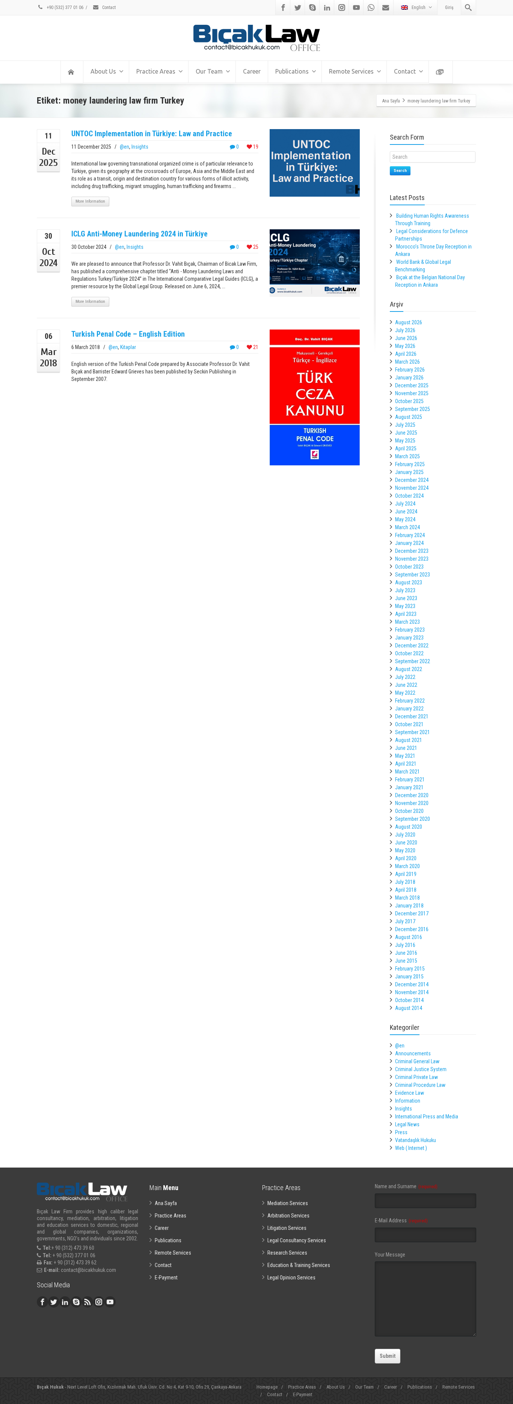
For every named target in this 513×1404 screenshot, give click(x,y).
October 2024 (409, 496)
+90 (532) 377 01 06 (64, 7)
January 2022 (409, 709)
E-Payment (166, 1278)
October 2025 (409, 401)
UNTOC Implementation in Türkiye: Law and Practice (151, 133)
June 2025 (406, 433)
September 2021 (412, 732)
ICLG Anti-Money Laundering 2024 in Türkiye (139, 233)
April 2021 (405, 764)
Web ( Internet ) (411, 1148)
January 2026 (409, 378)
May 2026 (405, 346)
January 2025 (409, 472)
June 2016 (406, 953)
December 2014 (412, 984)
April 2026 (405, 354)
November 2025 (412, 393)
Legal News (407, 1124)
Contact (108, 7)
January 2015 (409, 977)
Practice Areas (155, 71)
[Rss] (87, 1302)
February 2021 (410, 779)
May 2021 (405, 756)
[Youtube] (356, 7)
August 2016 (408, 937)
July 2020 (405, 835)
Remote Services (351, 71)
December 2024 (412, 480)
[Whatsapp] (371, 7)
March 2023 (407, 622)
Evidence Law (409, 1093)
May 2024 (405, 519)
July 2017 (405, 921)
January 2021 (409, 787)
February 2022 (410, 701)
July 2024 (405, 504)
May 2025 (405, 441)
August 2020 (408, 827)
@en (124, 147)
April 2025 (405, 448)
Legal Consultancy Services (296, 1240)
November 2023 (412, 559)
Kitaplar (128, 347)
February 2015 (410, 969)
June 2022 (406, 685)
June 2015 (406, 961)
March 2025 (407, 456)
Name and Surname (406, 1186)
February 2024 (410, 535)
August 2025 (408, 417)
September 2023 (412, 575)
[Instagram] (341, 7)
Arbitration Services (288, 1216)
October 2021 (409, 724)
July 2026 (405, 330)
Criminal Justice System (421, 1069)
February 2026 (410, 370)
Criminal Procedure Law (420, 1085)
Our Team (209, 71)
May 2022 (405, 693)
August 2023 (408, 582)
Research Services (287, 1253)
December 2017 (412, 913)
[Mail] (385, 7)
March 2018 (407, 898)
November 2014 (412, 992)
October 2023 (409, 567)
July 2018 (405, 882)
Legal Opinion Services (291, 1278)
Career (252, 71)
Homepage (267, 1387)
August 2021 (408, 740)
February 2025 (410, 464)
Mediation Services (287, 1203)
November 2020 (412, 803)
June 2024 (406, 512)
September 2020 (412, 819)
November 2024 (412, 488)
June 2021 (406, 748)
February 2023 (410, 630)
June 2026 (406, 338)
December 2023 (412, 551)
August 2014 (408, 1008)
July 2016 (405, 945)
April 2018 (405, 890)
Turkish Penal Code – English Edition (128, 334)
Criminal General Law (417, 1061)
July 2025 (405, 425)
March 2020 (407, 866)
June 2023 (406, 598)
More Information (90, 201)
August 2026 (408, 322)
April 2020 (405, 858)
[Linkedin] (327, 7)
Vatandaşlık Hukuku (415, 1140)
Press (401, 1132)
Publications (292, 71)
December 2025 (412, 385)
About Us (103, 71)
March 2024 (407, 527)
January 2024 (409, 543)
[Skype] (312, 7)
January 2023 (409, 638)
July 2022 (405, 677)
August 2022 (408, 669)
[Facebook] (283, 7)
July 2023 (405, 590)
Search (400, 170)
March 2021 (407, 772)
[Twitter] (297, 7)
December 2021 (412, 716)
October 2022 (409, 653)
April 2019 (405, 874)
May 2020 (405, 850)
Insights (139, 147)
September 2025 (412, 409)
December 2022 (412, 646)
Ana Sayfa (166, 1203)
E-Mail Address (401, 1220)
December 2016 (412, 929)
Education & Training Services (298, 1265)
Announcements (413, 1053)
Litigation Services (286, 1228)
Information (407, 1101)
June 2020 (406, 843)
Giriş (449, 7)
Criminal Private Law (416, 1077)
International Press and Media (426, 1117)
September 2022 (412, 661)
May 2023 (405, 606)
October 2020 (409, 811)
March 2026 (407, 362)
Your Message (390, 1255)
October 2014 (409, 1000)
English (418, 7)
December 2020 (412, 795)
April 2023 (405, 614)
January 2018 (409, 906)
